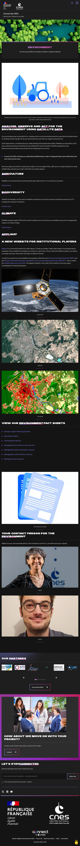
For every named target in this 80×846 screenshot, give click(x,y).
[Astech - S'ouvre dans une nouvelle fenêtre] (33, 667)
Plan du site (39, 838)
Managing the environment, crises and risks (19, 445)
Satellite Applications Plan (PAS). (15, 263)
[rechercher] (72, 3)
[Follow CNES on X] (3, 792)
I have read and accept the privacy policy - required (18, 782)
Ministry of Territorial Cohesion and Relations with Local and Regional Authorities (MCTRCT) (35, 261)
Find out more (6, 185)
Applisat (4, 248)
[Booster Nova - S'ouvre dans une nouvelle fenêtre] (72, 667)
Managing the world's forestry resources (18, 454)
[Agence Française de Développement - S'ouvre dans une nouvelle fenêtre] (20, 667)
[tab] (36, 679)
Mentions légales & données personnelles (23, 838)
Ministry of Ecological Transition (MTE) (61, 258)
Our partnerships (37, 687)
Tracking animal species (12, 441)
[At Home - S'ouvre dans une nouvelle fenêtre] (46, 667)
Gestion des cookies (49, 838)
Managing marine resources (14, 459)
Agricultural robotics (11, 436)
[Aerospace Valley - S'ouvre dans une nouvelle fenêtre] (7, 667)
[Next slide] (56, 678)
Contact (9, 752)
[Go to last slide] (24, 678)
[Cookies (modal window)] (76, 842)
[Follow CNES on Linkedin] (7, 792)
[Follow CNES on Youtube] (11, 792)
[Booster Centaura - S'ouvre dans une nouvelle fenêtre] (59, 667)
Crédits (58, 838)
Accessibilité (64, 838)
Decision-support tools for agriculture (17, 431)
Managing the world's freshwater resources (19, 450)
